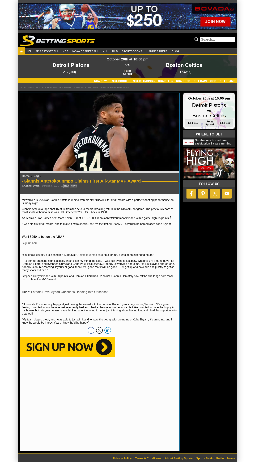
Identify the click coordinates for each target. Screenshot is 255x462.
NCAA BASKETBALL (85, 51)
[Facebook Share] (91, 330)
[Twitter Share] (99, 330)
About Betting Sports (179, 458)
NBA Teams (227, 81)
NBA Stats (165, 81)
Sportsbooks (132, 51)
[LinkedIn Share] (107, 330)
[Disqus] (99, 403)
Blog (175, 51)
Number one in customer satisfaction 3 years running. (213, 142)
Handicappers (156, 51)
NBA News (101, 81)
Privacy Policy (122, 458)
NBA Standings (144, 81)
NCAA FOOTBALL (47, 51)
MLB (115, 51)
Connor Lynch (32, 185)
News (74, 185)
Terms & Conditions (148, 458)
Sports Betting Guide (210, 458)
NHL (105, 51)
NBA (65, 51)
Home (26, 176)
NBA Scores (120, 81)
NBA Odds (183, 81)
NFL (29, 51)
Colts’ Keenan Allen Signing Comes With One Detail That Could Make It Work (84, 87)
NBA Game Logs (205, 81)
